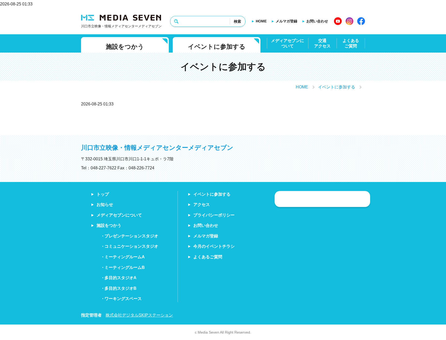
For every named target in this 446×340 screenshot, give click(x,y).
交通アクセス (322, 43)
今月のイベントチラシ (214, 246)
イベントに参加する (216, 46)
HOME (261, 21)
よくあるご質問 (351, 43)
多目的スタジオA (121, 278)
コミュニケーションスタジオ (131, 246)
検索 (237, 21)
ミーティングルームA (125, 257)
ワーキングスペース (123, 298)
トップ (103, 194)
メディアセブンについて (287, 43)
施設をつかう (125, 46)
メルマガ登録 (286, 21)
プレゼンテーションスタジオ (131, 236)
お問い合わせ (317, 21)
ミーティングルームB (125, 267)
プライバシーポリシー (214, 215)
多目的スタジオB (121, 288)
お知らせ (105, 204)
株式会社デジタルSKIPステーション (139, 315)
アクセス (201, 204)
